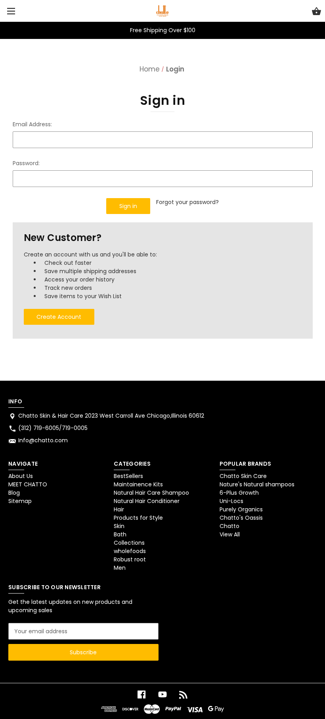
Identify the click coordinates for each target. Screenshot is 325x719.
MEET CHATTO (27, 484)
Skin (119, 526)
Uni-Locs (231, 501)
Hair (119, 509)
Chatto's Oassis (241, 518)
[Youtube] (162, 694)
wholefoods (130, 551)
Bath (120, 534)
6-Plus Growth (239, 493)
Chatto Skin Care (243, 476)
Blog (14, 493)
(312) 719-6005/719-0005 (53, 428)
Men (120, 568)
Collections (129, 543)
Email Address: (32, 124)
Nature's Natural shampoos (257, 484)
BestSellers (128, 476)
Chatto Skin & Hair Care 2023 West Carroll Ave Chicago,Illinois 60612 (111, 416)
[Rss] (183, 694)
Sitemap (20, 501)
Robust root (130, 559)
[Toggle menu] (11, 11)
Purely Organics (241, 509)
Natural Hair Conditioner (147, 501)
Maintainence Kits (138, 484)
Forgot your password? (187, 202)
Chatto (229, 526)
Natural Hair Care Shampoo (151, 493)
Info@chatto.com (43, 440)
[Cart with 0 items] (316, 12)
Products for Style (138, 518)
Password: (26, 163)
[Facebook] (141, 694)
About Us (20, 476)
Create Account (58, 317)
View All (230, 534)
